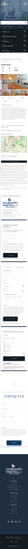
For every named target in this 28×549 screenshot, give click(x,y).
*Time (4, 289)
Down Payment (6, 346)
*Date (4, 283)
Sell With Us (14, 509)
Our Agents (11, 216)
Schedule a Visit (19, 267)
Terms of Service (3, 447)
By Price (5, 51)
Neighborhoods (9, 36)
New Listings (14, 499)
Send (14, 443)
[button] (26, 23)
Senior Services (14, 513)
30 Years (7, 338)
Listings (6, 187)
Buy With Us (14, 508)
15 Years (12, 338)
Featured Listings (14, 501)
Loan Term (5, 335)
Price (4, 342)
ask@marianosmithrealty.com (14, 486)
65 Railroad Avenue (14, 488)
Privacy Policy (18, 250)
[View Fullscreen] (3, 143)
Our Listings (14, 497)
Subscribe (10, 255)
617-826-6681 (8, 213)
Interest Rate (6, 351)
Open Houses (7, 46)
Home (2, 187)
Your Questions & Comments (10, 294)
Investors (14, 511)
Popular (6, 32)
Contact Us (5, 216)
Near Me (21, 26)
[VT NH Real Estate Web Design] (14, 546)
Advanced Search (7, 26)
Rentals (5, 41)
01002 (24, 187)
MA (10, 187)
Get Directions (14, 161)
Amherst (20, 187)
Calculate (14, 358)
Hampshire (14, 187)
